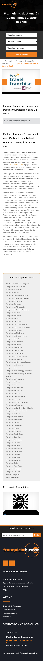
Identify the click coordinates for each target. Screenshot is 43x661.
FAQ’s (5, 590)
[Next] (38, 82)
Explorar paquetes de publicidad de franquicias (19, 641)
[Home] (2, 61)
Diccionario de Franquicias (12, 606)
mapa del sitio (7, 616)
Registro (37, 535)
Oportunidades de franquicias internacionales (18, 583)
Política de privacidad (10, 613)
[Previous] (4, 82)
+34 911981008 (11, 632)
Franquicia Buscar (16, 165)
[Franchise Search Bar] (34, 3)
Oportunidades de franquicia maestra (15, 586)
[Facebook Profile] (12, 563)
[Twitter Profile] (5, 563)
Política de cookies (9, 609)
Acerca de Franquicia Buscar (12, 579)
